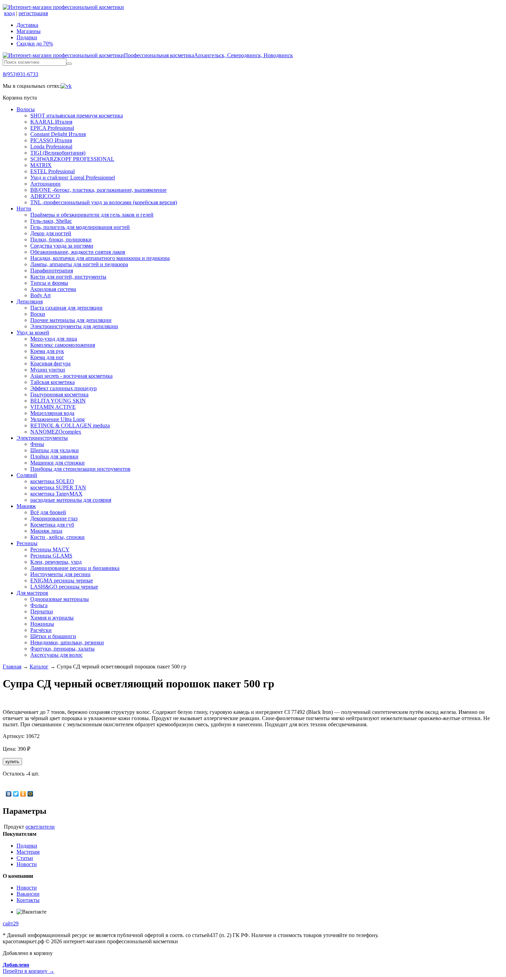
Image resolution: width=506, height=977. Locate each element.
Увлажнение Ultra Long (57, 419)
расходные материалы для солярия (70, 500)
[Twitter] (16, 793)
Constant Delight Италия (58, 134)
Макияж (26, 506)
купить (12, 761)
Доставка (27, 25)
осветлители (40, 827)
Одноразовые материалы (59, 599)
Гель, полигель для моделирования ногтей (80, 227)
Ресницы (27, 543)
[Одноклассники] (23, 793)
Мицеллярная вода (52, 413)
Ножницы (42, 624)
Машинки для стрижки (57, 463)
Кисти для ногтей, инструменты (68, 277)
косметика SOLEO (52, 481)
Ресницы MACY (50, 549)
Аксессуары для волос (56, 655)
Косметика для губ (52, 525)
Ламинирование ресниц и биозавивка (74, 568)
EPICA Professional (52, 128)
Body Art (40, 295)
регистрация (33, 13)
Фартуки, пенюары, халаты (62, 649)
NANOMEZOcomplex (55, 432)
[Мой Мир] (30, 793)
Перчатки (41, 611)
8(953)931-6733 (20, 74)
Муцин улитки (47, 370)
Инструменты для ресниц (60, 574)
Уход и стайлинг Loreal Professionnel (72, 177)
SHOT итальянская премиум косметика (76, 115)
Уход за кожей (33, 332)
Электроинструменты (42, 438)
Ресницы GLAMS (51, 556)
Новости (27, 864)
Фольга (39, 605)
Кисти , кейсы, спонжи (57, 537)
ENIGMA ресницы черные (61, 580)
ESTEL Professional (52, 171)
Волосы (26, 109)
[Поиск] (69, 64)
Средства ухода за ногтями (61, 246)
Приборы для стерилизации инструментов (80, 469)
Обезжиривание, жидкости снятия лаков (77, 252)
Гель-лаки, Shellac (51, 221)
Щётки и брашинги (53, 636)
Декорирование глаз (53, 518)
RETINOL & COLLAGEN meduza (70, 425)
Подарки (27, 37)
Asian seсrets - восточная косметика (71, 376)
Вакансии (28, 894)
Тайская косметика (52, 382)
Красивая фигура (50, 363)
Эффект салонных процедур (63, 388)
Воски (37, 314)
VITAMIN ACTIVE (53, 407)
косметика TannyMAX (56, 494)
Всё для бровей (48, 512)
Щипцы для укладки (54, 450)
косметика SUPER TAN (58, 487)
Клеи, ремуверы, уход (56, 562)
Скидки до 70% (35, 43)
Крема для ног (47, 357)
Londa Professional (51, 146)
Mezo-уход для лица (53, 339)
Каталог (39, 666)
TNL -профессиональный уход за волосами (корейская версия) (103, 202)
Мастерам (28, 852)
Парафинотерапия (51, 270)
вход (9, 13)
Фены (37, 444)
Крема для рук (47, 351)
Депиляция (30, 301)
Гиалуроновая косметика (59, 394)
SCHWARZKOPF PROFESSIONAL (72, 159)
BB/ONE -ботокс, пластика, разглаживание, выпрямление (98, 190)
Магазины (29, 31)
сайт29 (11, 923)
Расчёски (41, 630)
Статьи (25, 858)
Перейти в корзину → (28, 968)
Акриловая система (53, 289)
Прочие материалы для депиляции (71, 320)
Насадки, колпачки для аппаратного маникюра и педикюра (100, 258)
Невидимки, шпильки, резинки (67, 642)
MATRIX (41, 165)
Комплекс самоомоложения (62, 345)
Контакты (28, 900)
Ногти (24, 208)
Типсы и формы (49, 283)
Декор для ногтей (50, 233)
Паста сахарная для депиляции (66, 308)
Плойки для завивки (54, 456)
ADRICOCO (45, 196)
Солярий (27, 475)
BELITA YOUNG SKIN (58, 401)
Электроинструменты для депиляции (74, 326)
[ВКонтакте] (8, 793)
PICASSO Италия (51, 140)
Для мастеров (32, 593)
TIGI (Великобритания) (57, 153)
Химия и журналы (52, 618)
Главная (12, 666)
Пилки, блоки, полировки (61, 239)
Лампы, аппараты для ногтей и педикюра (79, 264)
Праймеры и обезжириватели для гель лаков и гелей (92, 215)
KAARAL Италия (51, 122)
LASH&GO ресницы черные (64, 587)
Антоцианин (45, 184)
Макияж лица (46, 531)
